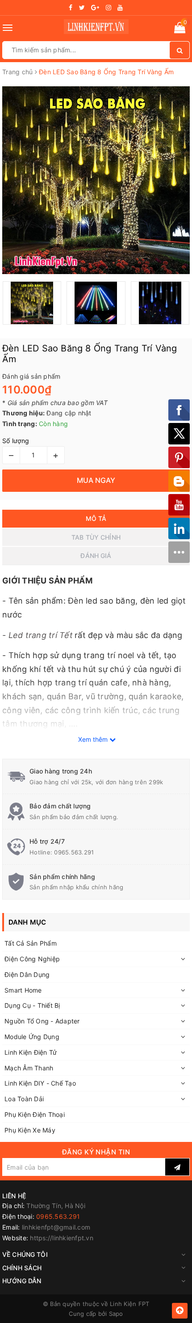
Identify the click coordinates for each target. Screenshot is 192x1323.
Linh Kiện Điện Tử (30, 1052)
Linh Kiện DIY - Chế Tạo (40, 1083)
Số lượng (15, 440)
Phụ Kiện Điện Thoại (34, 1114)
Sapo (116, 1313)
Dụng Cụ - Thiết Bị (32, 1005)
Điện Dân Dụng (27, 974)
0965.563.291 (74, 852)
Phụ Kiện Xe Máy (29, 1130)
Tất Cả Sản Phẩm (30, 943)
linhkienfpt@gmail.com (56, 1227)
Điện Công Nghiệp (32, 959)
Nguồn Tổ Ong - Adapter (42, 1021)
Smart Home (23, 990)
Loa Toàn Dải (24, 1099)
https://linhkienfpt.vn (61, 1238)
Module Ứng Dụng (31, 1036)
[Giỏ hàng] (179, 29)
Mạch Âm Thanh (28, 1068)
